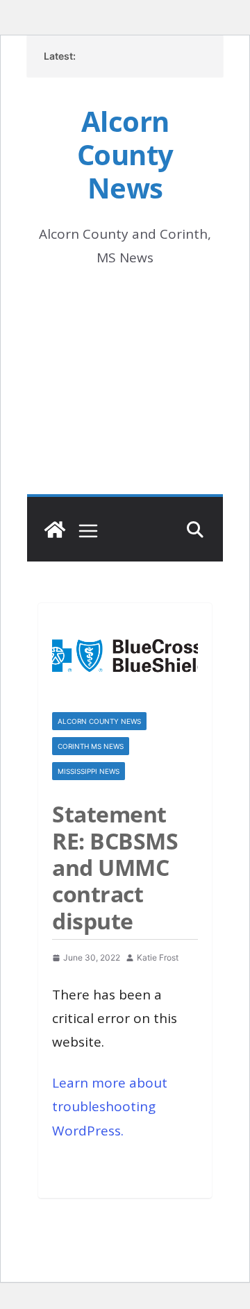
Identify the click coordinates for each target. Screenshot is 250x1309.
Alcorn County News (125, 154)
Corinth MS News (91, 746)
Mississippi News (88, 771)
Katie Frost (157, 957)
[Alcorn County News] (55, 529)
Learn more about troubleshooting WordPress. (109, 1106)
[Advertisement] (125, 400)
